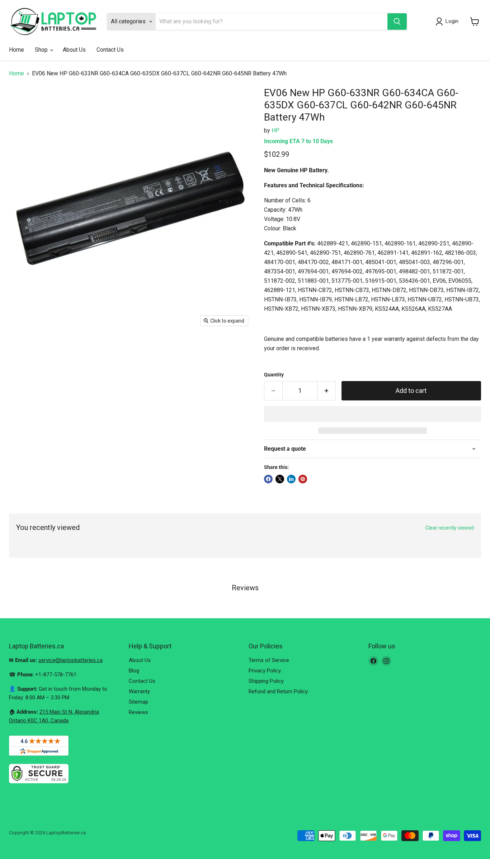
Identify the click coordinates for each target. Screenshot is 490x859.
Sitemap (138, 702)
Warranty (139, 691)
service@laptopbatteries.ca (70, 660)
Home (16, 49)
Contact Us (110, 49)
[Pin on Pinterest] (302, 479)
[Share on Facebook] (268, 479)
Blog (134, 670)
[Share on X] (279, 479)
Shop (42, 49)
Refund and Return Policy (278, 691)
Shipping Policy (266, 681)
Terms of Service (269, 660)
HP (275, 130)
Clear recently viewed (449, 528)
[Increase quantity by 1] (326, 391)
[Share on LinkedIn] (291, 479)
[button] (372, 414)
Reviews (138, 712)
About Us (74, 49)
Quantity (274, 374)
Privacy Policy (265, 670)
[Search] (397, 21)
